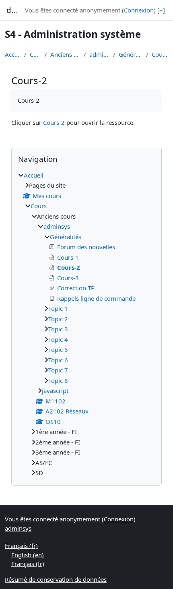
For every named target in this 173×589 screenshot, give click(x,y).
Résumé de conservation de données (56, 579)
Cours (36, 54)
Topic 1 (58, 308)
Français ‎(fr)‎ (21, 545)
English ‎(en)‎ (27, 555)
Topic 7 (58, 370)
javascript (55, 390)
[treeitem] (86, 324)
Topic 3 (58, 329)
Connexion (139, 10)
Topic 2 (58, 319)
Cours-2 (160, 54)
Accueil (13, 54)
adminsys (99, 54)
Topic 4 (58, 339)
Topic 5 (58, 349)
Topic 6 (58, 360)
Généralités (131, 54)
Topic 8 (58, 380)
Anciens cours (65, 54)
